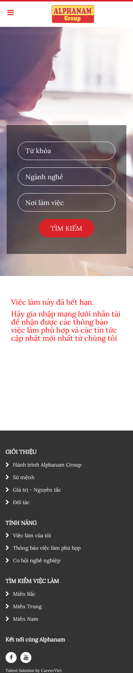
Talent (12, 671)
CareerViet (51, 671)
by (38, 671)
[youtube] (25, 657)
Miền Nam (25, 619)
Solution (27, 671)
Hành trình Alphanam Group (47, 464)
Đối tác (21, 502)
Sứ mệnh (23, 477)
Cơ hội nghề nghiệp (36, 560)
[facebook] (11, 657)
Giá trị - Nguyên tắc (37, 489)
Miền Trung (27, 606)
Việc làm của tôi (32, 535)
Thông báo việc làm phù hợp (47, 548)
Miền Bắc (24, 594)
